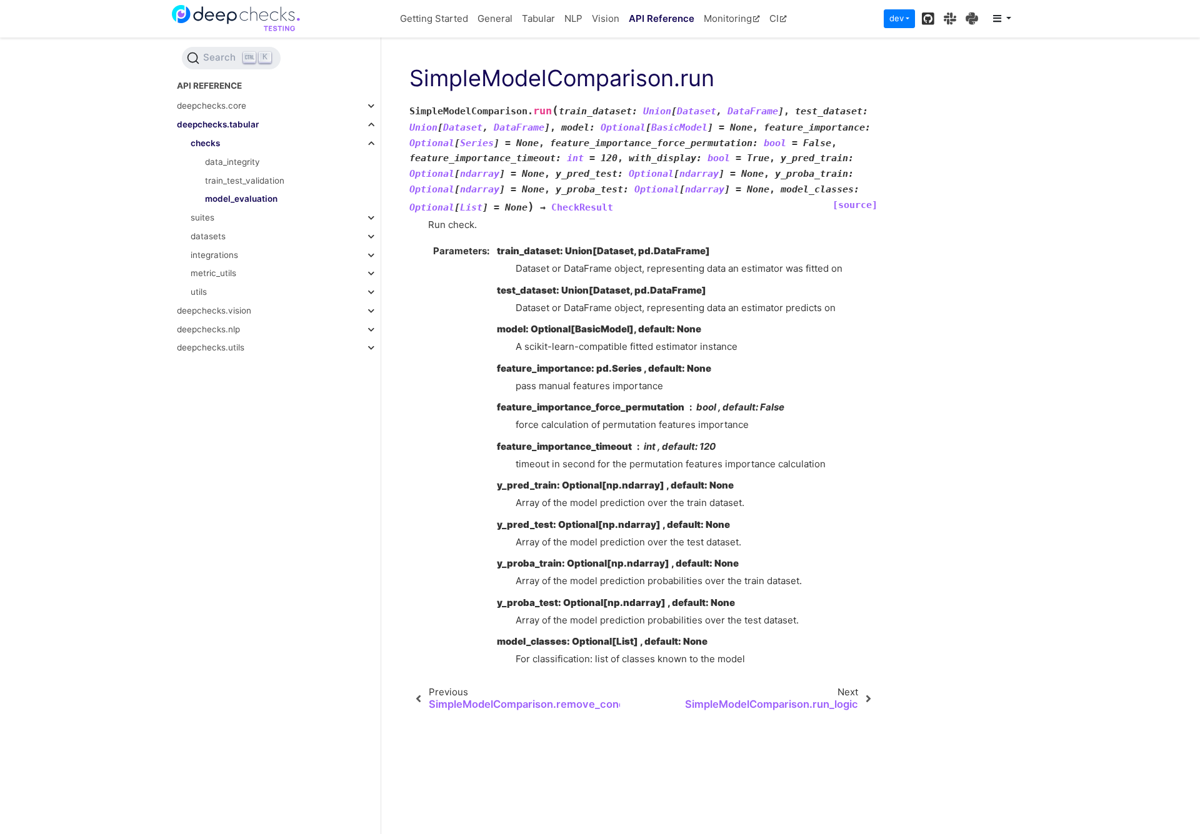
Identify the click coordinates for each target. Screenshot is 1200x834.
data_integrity (232, 162)
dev (896, 18)
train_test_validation (244, 181)
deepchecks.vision (214, 310)
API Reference (661, 18)
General (495, 18)
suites (202, 217)
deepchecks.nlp (208, 329)
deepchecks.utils (210, 348)
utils (199, 292)
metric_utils (213, 274)
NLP (573, 18)
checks (205, 143)
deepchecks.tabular (218, 125)
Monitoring (728, 18)
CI (774, 18)
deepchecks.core (211, 106)
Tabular (538, 18)
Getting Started (434, 18)
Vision (605, 18)
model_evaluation (241, 199)
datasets (208, 236)
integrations (214, 255)
